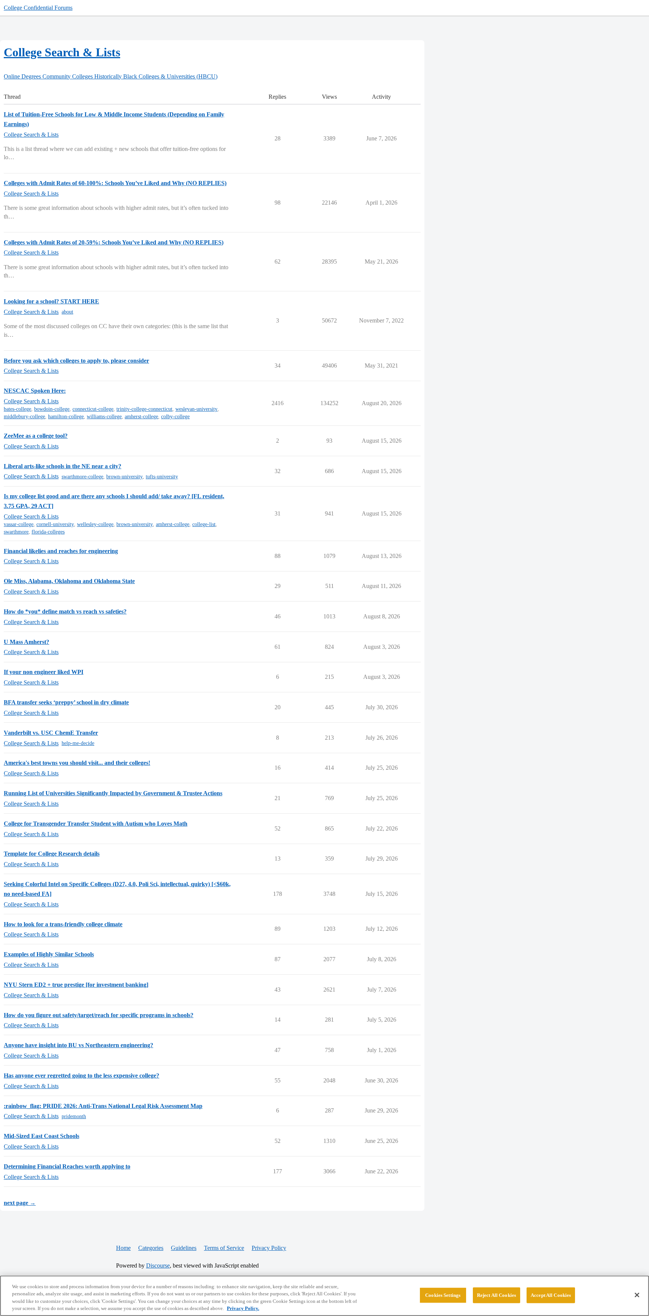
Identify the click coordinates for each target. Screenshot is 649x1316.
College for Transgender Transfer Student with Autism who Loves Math (95, 823)
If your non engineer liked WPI (43, 672)
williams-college (104, 416)
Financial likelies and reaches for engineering (61, 551)
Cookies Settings (442, 1295)
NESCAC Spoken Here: (35, 390)
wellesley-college (95, 524)
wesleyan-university (196, 409)
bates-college (17, 409)
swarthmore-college (82, 476)
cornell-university (55, 524)
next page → (20, 1203)
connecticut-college (92, 409)
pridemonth (74, 1116)
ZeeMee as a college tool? (36, 436)
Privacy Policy (269, 1248)
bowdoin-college (51, 409)
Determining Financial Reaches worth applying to (67, 1166)
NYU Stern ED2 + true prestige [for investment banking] (76, 984)
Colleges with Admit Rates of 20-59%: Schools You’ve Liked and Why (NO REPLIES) (113, 242)
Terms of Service (224, 1248)
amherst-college (141, 416)
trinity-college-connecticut (144, 409)
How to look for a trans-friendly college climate (63, 924)
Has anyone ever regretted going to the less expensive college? (81, 1075)
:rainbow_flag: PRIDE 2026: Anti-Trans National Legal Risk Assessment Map (103, 1106)
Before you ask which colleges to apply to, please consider (76, 360)
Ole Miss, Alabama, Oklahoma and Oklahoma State (69, 581)
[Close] (637, 1295)
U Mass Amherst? (26, 642)
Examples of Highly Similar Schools (49, 954)
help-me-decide (78, 743)
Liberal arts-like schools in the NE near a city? (62, 466)
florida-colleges (48, 532)
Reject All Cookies (496, 1295)
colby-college (175, 416)
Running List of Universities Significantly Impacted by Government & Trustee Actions (113, 793)
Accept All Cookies (551, 1295)
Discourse (158, 1265)
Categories (150, 1248)
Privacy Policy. (243, 1308)
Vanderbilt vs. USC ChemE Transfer (51, 733)
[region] (324, 1295)
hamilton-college (66, 416)
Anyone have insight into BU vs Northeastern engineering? (78, 1045)
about (67, 312)
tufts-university (162, 476)
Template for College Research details (52, 853)
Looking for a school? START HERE (51, 301)
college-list (204, 524)
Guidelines (183, 1248)
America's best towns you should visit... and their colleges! (77, 763)
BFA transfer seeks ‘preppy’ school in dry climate (66, 702)
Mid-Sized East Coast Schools (41, 1136)
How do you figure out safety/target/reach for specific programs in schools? (98, 1015)
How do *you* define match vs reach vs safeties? (65, 611)
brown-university (124, 476)
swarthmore (16, 532)
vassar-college (18, 524)
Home (123, 1248)
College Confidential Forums (38, 8)
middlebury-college (24, 416)
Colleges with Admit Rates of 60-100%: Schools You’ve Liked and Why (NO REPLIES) (115, 183)
